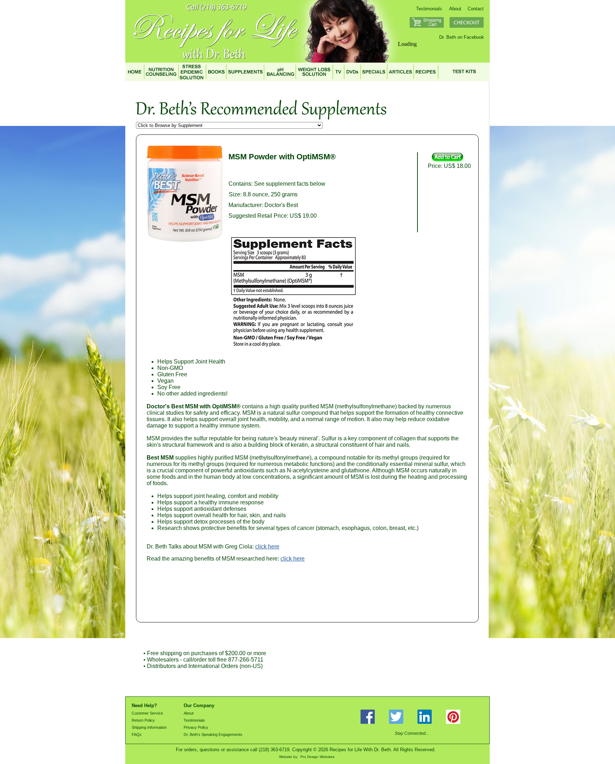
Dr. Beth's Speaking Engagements (213, 734)
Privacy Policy (196, 727)
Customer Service (147, 713)
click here (267, 546)
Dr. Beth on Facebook (461, 37)
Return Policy (143, 720)
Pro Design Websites (317, 757)
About (455, 8)
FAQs (137, 734)
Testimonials (429, 8)
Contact (476, 8)
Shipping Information (149, 727)
